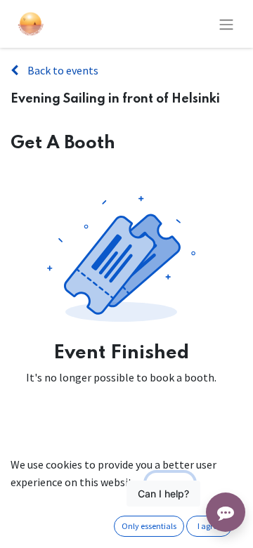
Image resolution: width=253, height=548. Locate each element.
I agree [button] (209, 526)
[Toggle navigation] (226, 24)
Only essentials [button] (149, 526)
